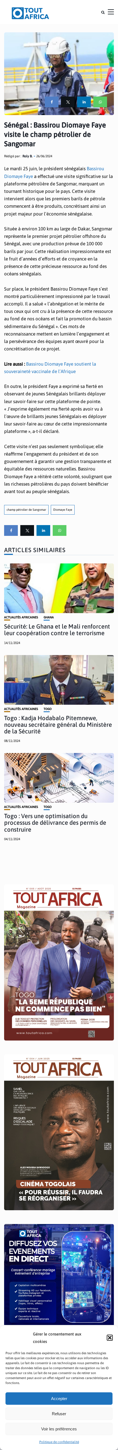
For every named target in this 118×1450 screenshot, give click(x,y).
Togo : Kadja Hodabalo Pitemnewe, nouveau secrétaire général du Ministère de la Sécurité (58, 724)
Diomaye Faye (62, 509)
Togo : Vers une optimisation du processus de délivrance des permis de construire (55, 822)
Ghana (49, 617)
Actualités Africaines (21, 617)
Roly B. (27, 156)
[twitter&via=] (68, 102)
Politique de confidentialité (59, 1442)
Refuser (59, 1413)
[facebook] (51, 102)
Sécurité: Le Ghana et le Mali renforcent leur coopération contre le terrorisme (57, 630)
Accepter (59, 1398)
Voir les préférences (59, 1429)
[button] (110, 1337)
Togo (48, 709)
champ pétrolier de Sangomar (26, 509)
